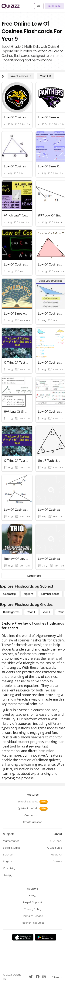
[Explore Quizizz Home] (11, 6)
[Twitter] (31, 977)
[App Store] (22, 937)
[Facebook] (37, 977)
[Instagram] (44, 977)
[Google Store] (45, 937)
